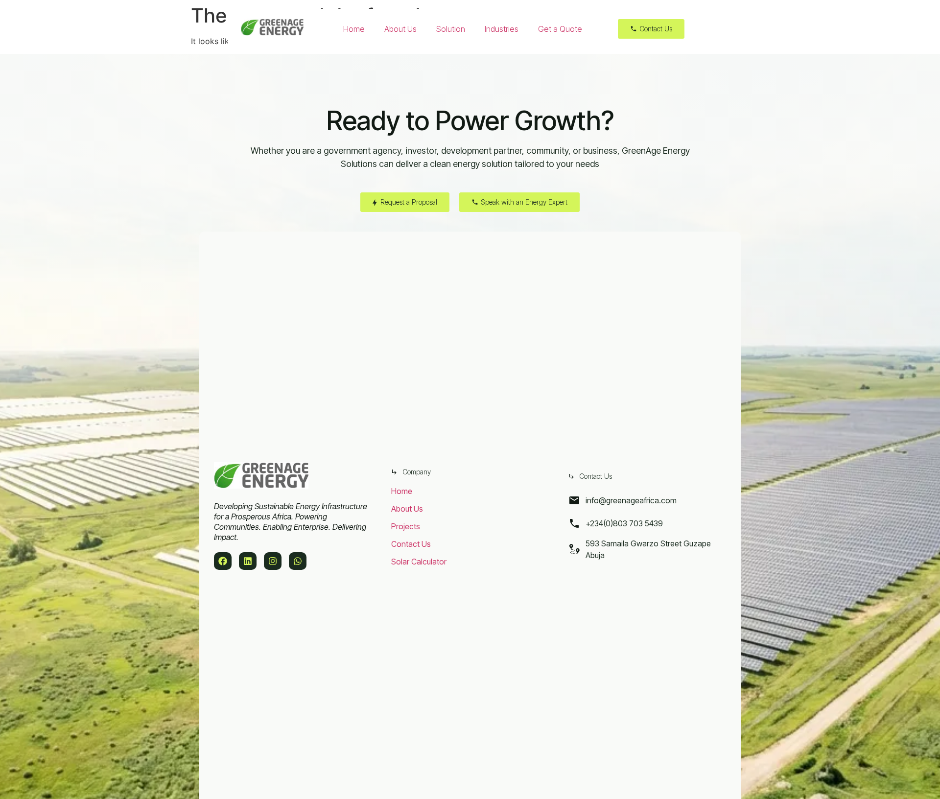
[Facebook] (223, 561)
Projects (405, 526)
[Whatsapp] (297, 561)
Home (354, 29)
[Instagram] (273, 561)
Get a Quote (560, 29)
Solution (450, 29)
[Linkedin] (248, 561)
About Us (400, 29)
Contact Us (411, 544)
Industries (501, 29)
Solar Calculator (418, 561)
